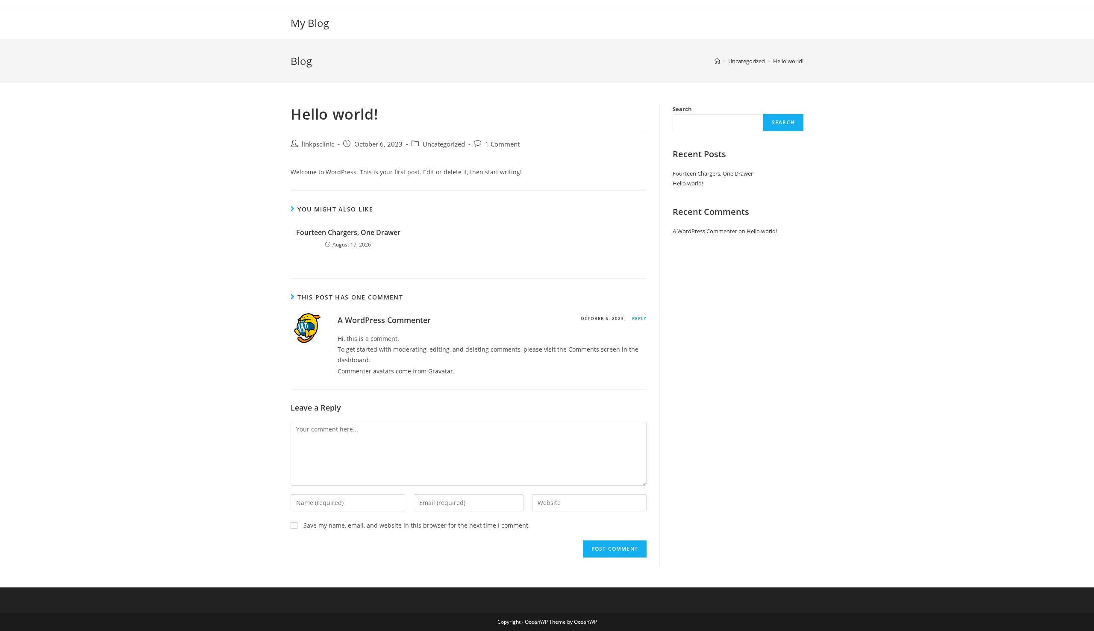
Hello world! (688, 183)
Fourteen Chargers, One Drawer (348, 232)
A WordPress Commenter (384, 320)
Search (682, 109)
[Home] (717, 61)
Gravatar (440, 371)
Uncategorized (444, 144)
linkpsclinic (318, 144)
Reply (639, 318)
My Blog (310, 23)
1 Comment (502, 144)
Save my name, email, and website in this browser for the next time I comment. (416, 525)
